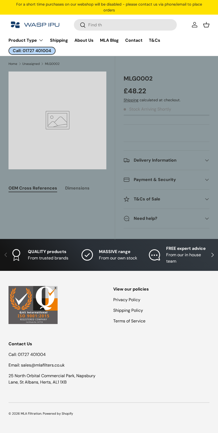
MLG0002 (52, 63)
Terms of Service (129, 321)
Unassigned (31, 63)
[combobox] (125, 25)
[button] (206, 25)
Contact (133, 40)
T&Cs (154, 40)
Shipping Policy (128, 310)
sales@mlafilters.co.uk (43, 365)
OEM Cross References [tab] (33, 188)
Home (13, 63)
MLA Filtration (31, 413)
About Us (84, 40)
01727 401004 (32, 354)
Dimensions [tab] (77, 188)
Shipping (59, 40)
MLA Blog (109, 40)
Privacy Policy (126, 299)
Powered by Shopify (58, 413)
